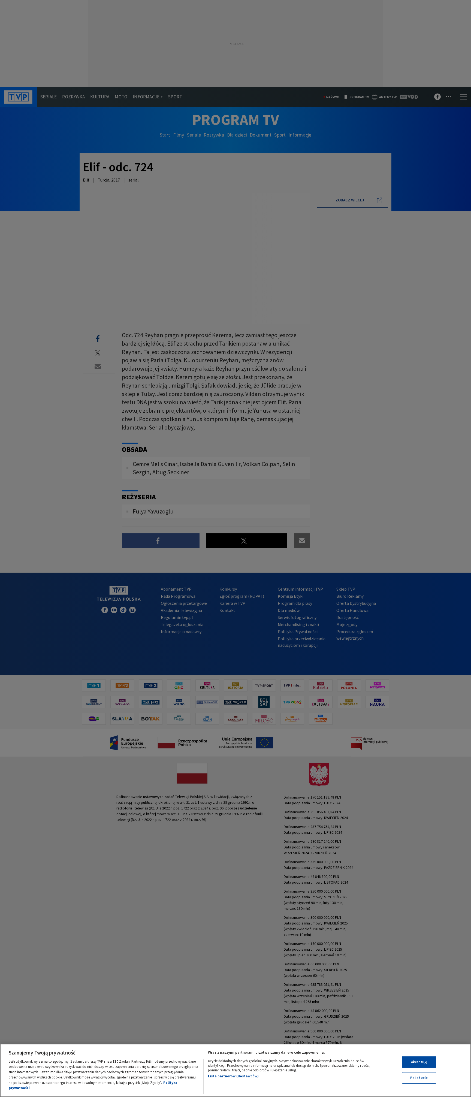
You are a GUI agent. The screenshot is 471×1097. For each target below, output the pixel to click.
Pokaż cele (419, 1077)
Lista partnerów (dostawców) (233, 1076)
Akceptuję (419, 1062)
